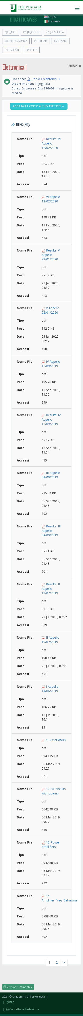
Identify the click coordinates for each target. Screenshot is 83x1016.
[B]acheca (56, 32)
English (52, 17)
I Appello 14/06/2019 (50, 688)
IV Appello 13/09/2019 (51, 363)
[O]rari (42, 41)
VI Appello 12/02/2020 (51, 199)
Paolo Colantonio (44, 79)
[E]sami (62, 41)
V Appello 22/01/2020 (50, 310)
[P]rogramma (17, 41)
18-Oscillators (56, 740)
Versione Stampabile (19, 987)
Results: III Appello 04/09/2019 (51, 530)
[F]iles (33, 50)
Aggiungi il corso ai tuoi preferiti (37, 106)
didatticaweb (23, 19)
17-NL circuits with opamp (54, 791)
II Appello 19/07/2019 (50, 639)
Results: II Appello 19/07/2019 (51, 588)
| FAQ (8, 1002)
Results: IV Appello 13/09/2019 (51, 419)
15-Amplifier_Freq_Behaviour (60, 898)
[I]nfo (12, 32)
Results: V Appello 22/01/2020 (51, 254)
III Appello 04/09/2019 (51, 475)
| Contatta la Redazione (20, 1009)
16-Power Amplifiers (51, 844)
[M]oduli (33, 32)
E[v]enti (13, 50)
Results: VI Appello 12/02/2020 (51, 143)
